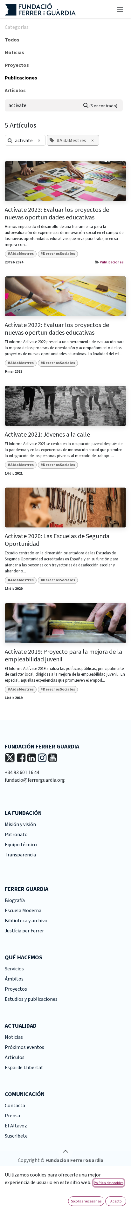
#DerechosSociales (57, 253)
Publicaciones (112, 262)
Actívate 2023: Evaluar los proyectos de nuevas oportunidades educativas (57, 213)
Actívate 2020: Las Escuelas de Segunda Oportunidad (57, 540)
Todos (12, 39)
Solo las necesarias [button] (86, 1201)
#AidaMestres (21, 253)
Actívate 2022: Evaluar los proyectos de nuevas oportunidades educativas (57, 329)
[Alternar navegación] (120, 9)
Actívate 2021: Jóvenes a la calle (47, 434)
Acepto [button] (115, 1201)
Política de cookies (108, 1182)
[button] (65, 1151)
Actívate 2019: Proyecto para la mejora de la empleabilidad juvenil (63, 655)
